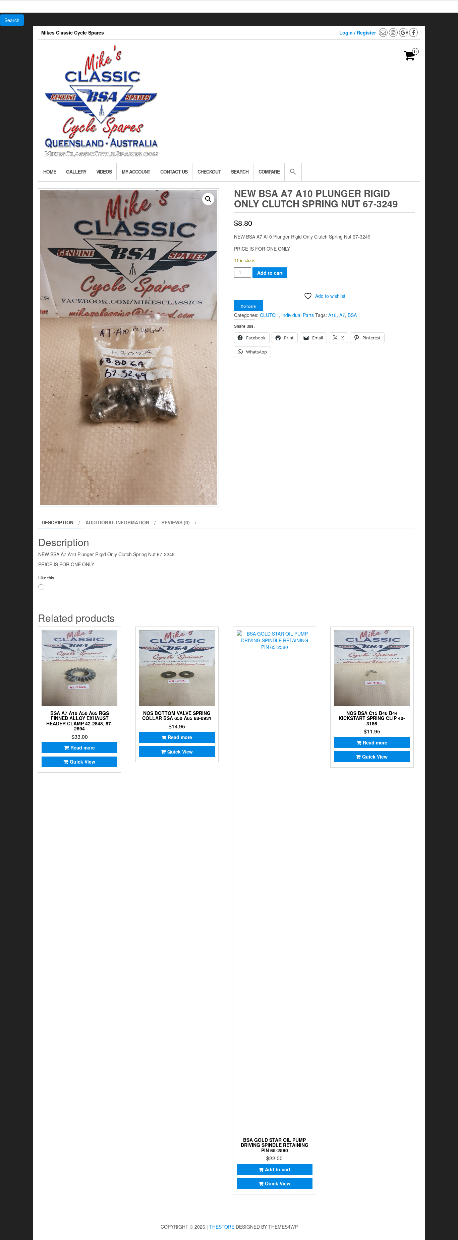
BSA (352, 315)
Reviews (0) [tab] (175, 522)
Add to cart (270, 272)
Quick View (82, 761)
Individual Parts (297, 315)
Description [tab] (57, 522)
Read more (82, 747)
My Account (136, 171)
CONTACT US (173, 171)
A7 (342, 315)
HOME (49, 171)
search (239, 171)
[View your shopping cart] (409, 57)
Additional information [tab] (117, 522)
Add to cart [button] (277, 1169)
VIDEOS (104, 171)
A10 (332, 315)
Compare (269, 171)
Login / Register (357, 32)
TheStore (221, 1226)
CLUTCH (269, 315)
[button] (292, 172)
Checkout (209, 171)
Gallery (76, 171)
